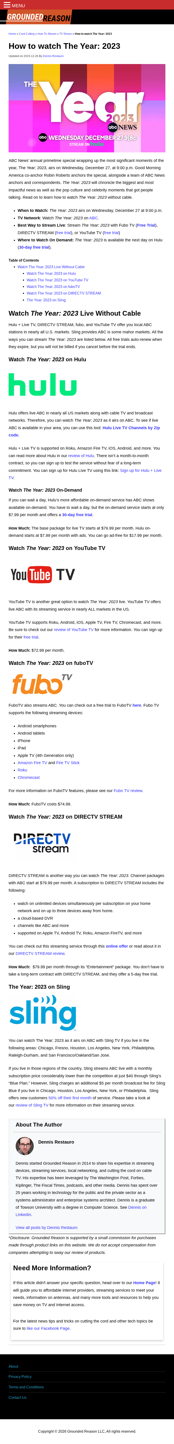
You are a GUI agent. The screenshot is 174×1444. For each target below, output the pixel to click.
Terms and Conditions (26, 1387)
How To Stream (47, 33)
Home (12, 33)
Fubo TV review (128, 790)
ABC (93, 218)
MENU (18, 5)
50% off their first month (70, 1098)
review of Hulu (81, 455)
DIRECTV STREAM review (40, 953)
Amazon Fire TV (32, 762)
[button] (8, 5)
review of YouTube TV (74, 629)
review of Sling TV (32, 1105)
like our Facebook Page (48, 1328)
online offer (117, 946)
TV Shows (65, 33)
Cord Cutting (27, 33)
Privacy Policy (20, 1377)
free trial (63, 232)
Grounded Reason (87, 17)
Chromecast (29, 777)
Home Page (144, 1283)
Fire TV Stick (68, 762)
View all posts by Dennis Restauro (46, 1227)
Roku (22, 770)
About (13, 1366)
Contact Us (18, 1397)
